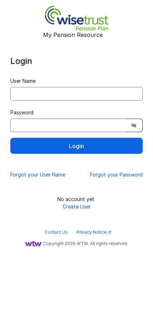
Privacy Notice (94, 232)
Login (76, 146)
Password (21, 112)
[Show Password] (134, 125)
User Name (23, 81)
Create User (77, 207)
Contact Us (56, 232)
